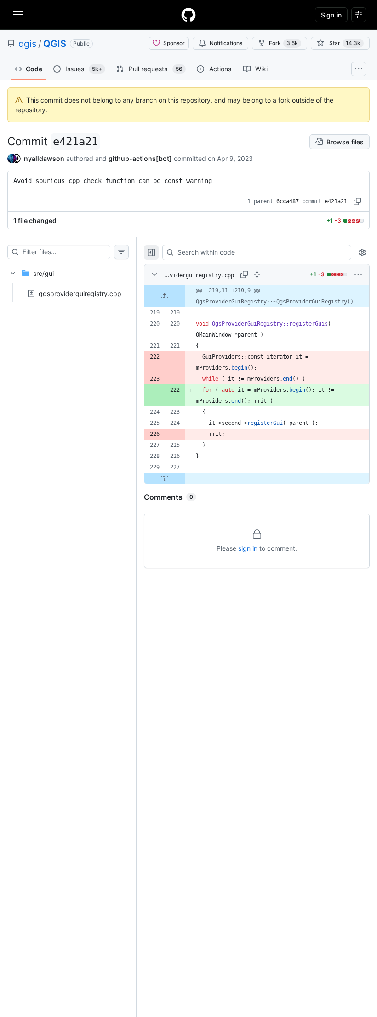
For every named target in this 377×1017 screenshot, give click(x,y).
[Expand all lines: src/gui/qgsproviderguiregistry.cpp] (257, 274)
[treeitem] (68, 280)
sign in (247, 548)
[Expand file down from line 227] (164, 478)
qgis (27, 43)
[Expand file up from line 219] (164, 296)
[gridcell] (256, 296)
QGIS (54, 43)
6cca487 (287, 201)
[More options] (358, 274)
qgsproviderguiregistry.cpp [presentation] (80, 293)
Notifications (226, 43)
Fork (283, 43)
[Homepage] (188, 14)
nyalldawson (44, 158)
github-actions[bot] (140, 158)
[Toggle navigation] (18, 14)
